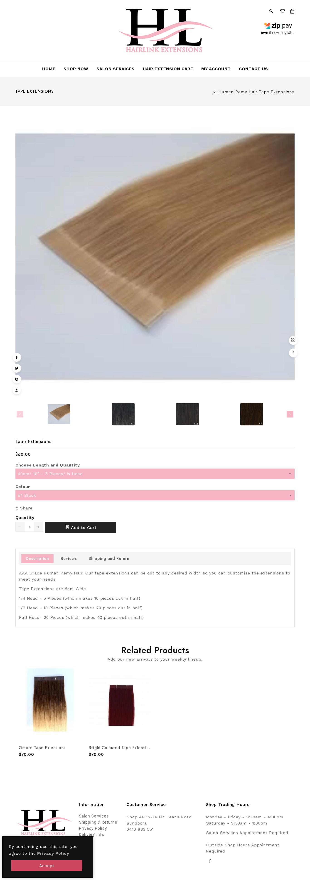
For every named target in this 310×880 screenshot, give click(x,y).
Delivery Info (91, 834)
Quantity (24, 517)
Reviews (69, 559)
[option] (59, 414)
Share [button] (25, 508)
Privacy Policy (93, 828)
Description (37, 559)
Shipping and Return (109, 559)
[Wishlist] (282, 11)
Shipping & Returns (98, 822)
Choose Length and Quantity (47, 465)
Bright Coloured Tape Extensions (120, 747)
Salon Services (94, 816)
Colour (22, 486)
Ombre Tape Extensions (42, 747)
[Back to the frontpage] (215, 91)
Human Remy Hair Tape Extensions (257, 91)
